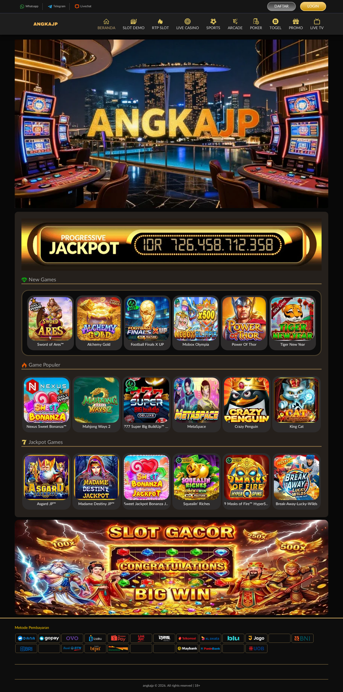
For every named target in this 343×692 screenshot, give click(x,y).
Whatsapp (31, 6)
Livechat (85, 6)
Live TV (316, 28)
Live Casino (187, 28)
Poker (256, 28)
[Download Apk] (171, 567)
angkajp (148, 685)
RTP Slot (160, 28)
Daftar (281, 6)
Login (313, 6)
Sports (213, 28)
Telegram (59, 6)
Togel (275, 28)
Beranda (106, 28)
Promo (296, 28)
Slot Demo (133, 28)
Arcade (235, 28)
